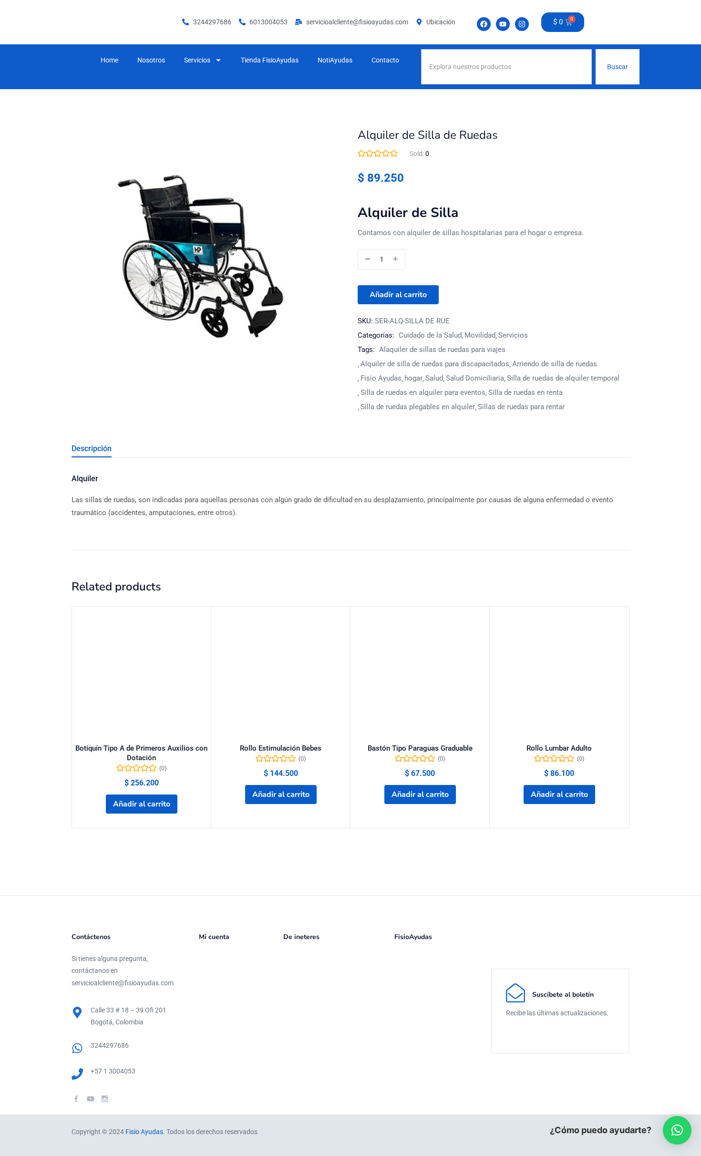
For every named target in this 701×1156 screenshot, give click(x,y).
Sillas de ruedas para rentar (521, 407)
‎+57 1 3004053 (113, 1071)
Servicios (197, 60)
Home (109, 60)
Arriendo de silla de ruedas (554, 364)
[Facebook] (484, 24)
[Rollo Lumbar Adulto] (559, 676)
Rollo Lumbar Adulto (559, 748)
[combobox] (506, 66)
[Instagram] (522, 24)
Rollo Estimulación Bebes (280, 748)
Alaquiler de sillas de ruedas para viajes (442, 349)
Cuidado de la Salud (430, 335)
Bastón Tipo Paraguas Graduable (420, 748)
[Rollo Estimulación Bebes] (280, 676)
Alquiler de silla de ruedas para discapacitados (435, 364)
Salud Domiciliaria (475, 378)
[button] (141, 804)
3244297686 (110, 1045)
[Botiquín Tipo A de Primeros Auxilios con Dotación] (141, 676)
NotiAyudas (335, 60)
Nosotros (151, 60)
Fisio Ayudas (381, 378)
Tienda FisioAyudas (270, 60)
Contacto (385, 60)
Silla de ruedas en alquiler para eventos (423, 392)
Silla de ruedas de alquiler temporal (563, 378)
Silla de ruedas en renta (525, 392)
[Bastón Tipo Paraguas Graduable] (420, 676)
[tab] (103, 450)
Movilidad (479, 335)
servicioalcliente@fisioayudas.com (123, 983)
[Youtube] (503, 24)
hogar (413, 378)
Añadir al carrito (398, 294)
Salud (434, 378)
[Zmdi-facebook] (76, 1098)
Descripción (92, 448)
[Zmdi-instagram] (104, 1098)
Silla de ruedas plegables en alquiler (418, 407)
